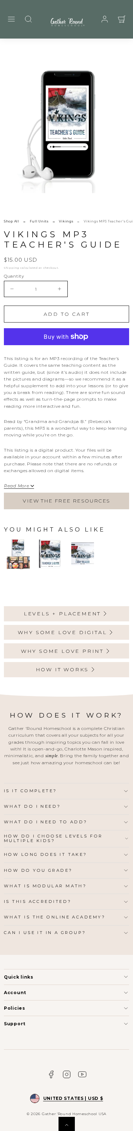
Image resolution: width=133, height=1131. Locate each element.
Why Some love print (62, 651)
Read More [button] (16, 485)
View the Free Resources (66, 501)
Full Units (39, 221)
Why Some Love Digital (62, 632)
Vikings (66, 221)
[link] (104, 19)
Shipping (12, 267)
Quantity (14, 276)
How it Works (62, 669)
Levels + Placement (62, 613)
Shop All (11, 221)
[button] (11, 19)
